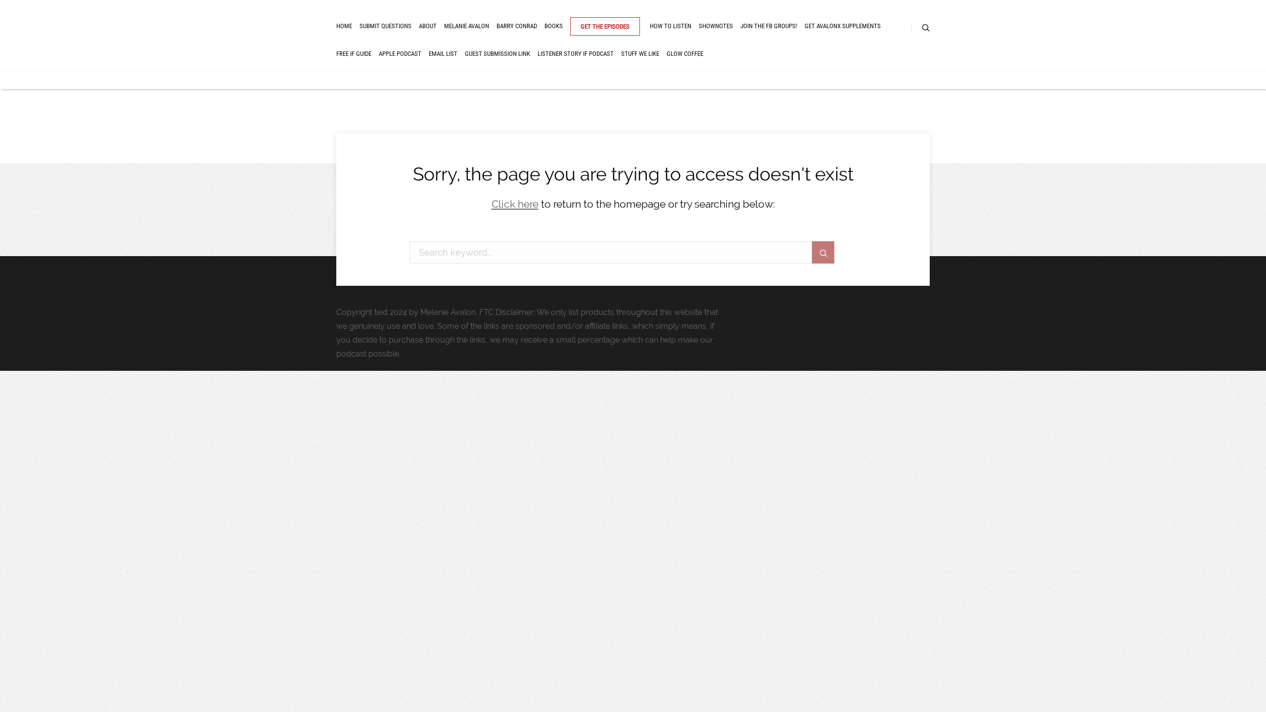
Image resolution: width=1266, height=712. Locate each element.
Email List (443, 53)
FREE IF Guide (353, 53)
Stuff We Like (640, 53)
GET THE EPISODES (605, 26)
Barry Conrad (517, 26)
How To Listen (670, 26)
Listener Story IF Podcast (576, 53)
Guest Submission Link (497, 53)
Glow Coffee (685, 53)
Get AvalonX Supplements (843, 26)
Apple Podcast (400, 53)
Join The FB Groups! (768, 26)
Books (553, 26)
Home (344, 26)
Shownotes (716, 26)
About (428, 26)
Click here (515, 204)
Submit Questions (385, 26)
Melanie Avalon (466, 26)
